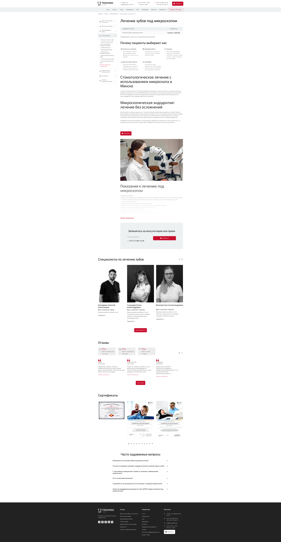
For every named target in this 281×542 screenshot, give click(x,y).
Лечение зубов (113, 13)
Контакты (153, 9)
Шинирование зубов (106, 49)
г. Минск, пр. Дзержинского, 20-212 (127, 3)
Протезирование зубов (126, 519)
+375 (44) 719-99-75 (162, 4)
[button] (128, 443)
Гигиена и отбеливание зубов (128, 529)
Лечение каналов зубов (107, 59)
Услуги (114, 9)
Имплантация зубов (125, 516)
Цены (121, 9)
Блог (137, 9)
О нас (107, 9)
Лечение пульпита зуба (107, 39)
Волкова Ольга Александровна (169, 305)
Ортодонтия (123, 527)
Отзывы (144, 529)
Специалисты (129, 9)
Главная (100, 13)
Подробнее (101, 315)
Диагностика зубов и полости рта (129, 513)
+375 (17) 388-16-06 (162, 2)
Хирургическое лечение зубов (128, 524)
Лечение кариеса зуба (107, 42)
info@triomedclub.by (171, 523)
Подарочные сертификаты (149, 527)
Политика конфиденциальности (151, 532)
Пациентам (162, 9)
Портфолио (145, 9)
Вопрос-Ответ (146, 534)
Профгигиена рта (105, 47)
